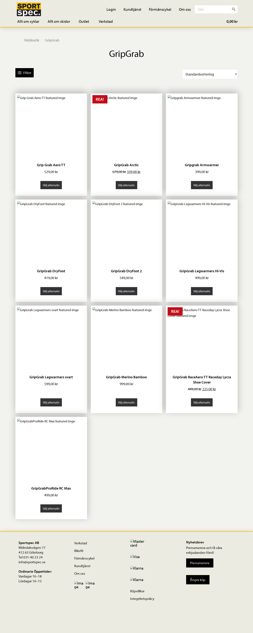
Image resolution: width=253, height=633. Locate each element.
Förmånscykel (84, 558)
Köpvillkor (137, 591)
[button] (30, 21)
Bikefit (78, 550)
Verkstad (80, 543)
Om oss (79, 573)
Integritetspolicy (142, 598)
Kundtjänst (82, 566)
